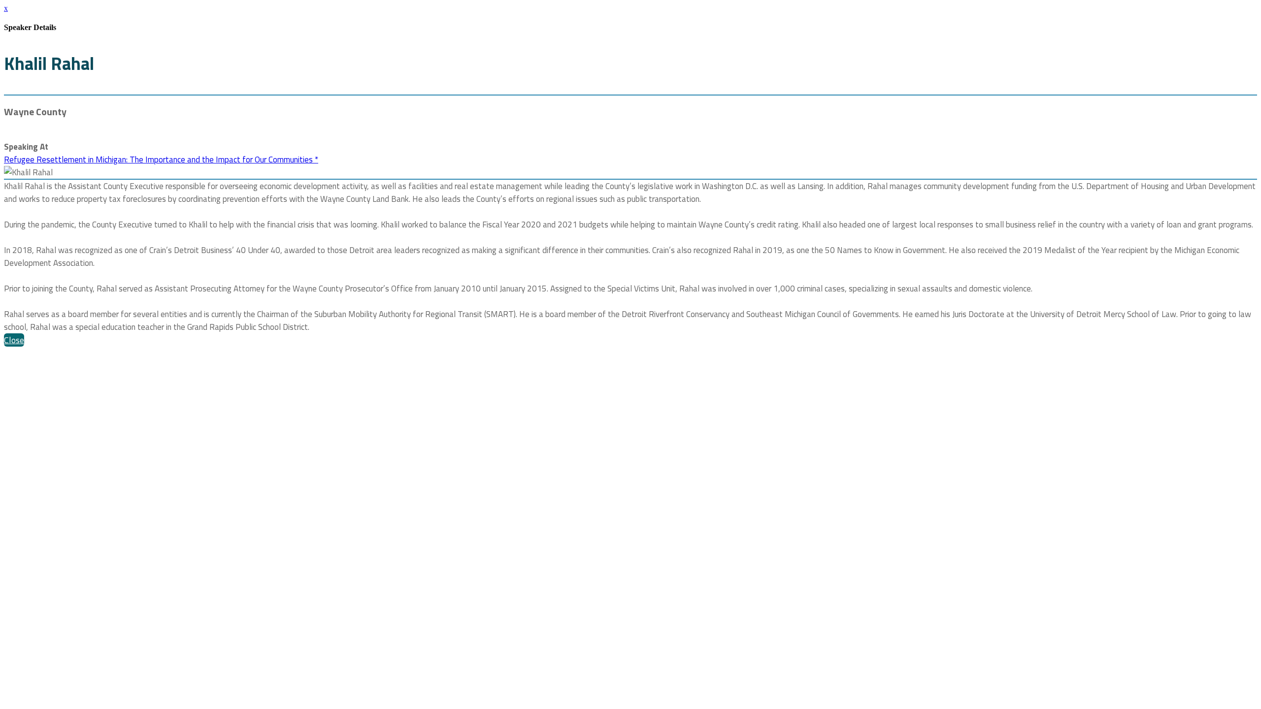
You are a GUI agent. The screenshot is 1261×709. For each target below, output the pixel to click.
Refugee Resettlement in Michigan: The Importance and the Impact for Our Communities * (161, 159)
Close (14, 340)
